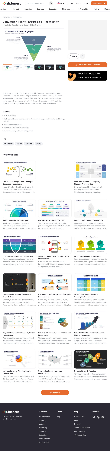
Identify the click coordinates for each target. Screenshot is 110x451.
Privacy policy (79, 431)
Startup (38, 144)
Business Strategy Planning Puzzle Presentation (17, 372)
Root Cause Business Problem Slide (88, 220)
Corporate (29, 144)
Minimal (96, 9)
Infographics (84, 9)
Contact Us (79, 417)
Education (53, 9)
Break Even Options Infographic (16, 220)
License (77, 424)
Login (86, 3)
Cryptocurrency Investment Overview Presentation (53, 257)
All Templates (44, 417)
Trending (42, 420)
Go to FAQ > (96, 77)
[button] (5, 46)
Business (40, 9)
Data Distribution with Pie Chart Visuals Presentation (54, 334)
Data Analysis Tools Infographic (51, 220)
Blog (71, 3)
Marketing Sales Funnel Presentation (18, 256)
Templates (6, 17)
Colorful (19, 144)
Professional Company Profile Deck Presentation (17, 295)
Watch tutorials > (84, 77)
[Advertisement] (34, 92)
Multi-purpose (67, 9)
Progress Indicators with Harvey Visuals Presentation (19, 334)
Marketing (28, 9)
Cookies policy (80, 435)
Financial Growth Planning (85, 371)
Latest (16, 9)
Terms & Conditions (82, 428)
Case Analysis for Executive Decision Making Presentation (89, 334)
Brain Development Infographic (87, 256)
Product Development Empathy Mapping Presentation (87, 183)
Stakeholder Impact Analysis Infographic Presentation (86, 295)
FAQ (76, 420)
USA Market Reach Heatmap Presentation (50, 372)
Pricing (78, 3)
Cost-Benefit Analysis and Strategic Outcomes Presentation (18, 183)
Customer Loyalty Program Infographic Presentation (54, 295)
